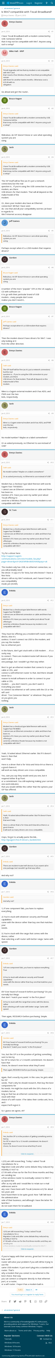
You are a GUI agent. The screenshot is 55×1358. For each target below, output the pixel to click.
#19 (52, 1127)
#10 (52, 462)
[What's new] (46, 3)
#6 (53, 267)
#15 (52, 856)
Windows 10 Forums (13, 1346)
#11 (52, 520)
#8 (53, 360)
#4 (53, 157)
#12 (52, 600)
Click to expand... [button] (27, 1154)
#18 (52, 1033)
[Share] (49, 31)
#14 (52, 806)
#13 (52, 717)
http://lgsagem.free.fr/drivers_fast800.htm (21, 839)
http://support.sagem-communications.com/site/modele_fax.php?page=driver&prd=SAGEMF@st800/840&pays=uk (24, 559)
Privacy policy (39, 1330)
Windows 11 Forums (13, 1350)
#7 (53, 316)
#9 (53, 413)
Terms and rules (25, 1330)
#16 (52, 892)
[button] (3, 3)
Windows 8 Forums (12, 1342)
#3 (53, 108)
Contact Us (47, 1339)
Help (48, 1330)
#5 (53, 231)
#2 (53, 61)
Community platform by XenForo (23, 1356)
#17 (52, 958)
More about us (10, 1330)
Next (28, 1289)
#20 (52, 1222)
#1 (53, 31)
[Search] (51, 3)
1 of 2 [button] (20, 1289)
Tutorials (8, 1339)
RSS (50, 1343)
